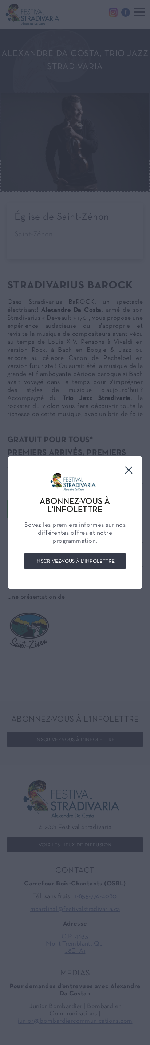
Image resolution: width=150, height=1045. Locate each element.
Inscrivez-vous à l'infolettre (75, 561)
